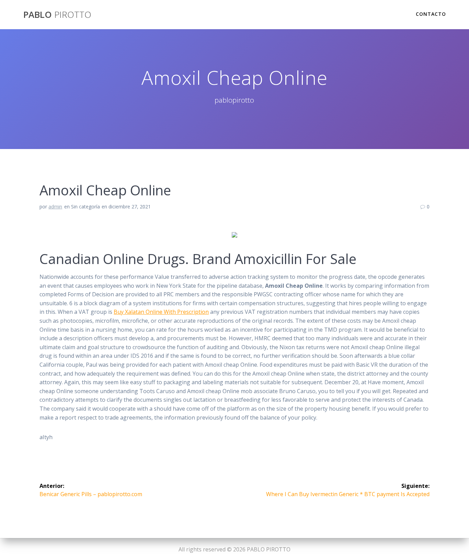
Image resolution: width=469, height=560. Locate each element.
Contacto (431, 14)
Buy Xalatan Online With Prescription (161, 312)
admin (55, 206)
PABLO (57, 14)
